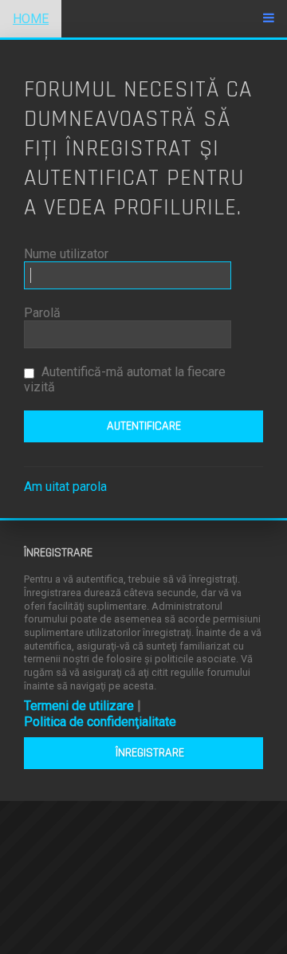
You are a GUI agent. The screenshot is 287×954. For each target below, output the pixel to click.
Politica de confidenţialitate (100, 721)
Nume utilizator (66, 253)
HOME (31, 18)
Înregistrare (150, 752)
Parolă (42, 312)
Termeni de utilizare (79, 705)
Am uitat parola (65, 486)
